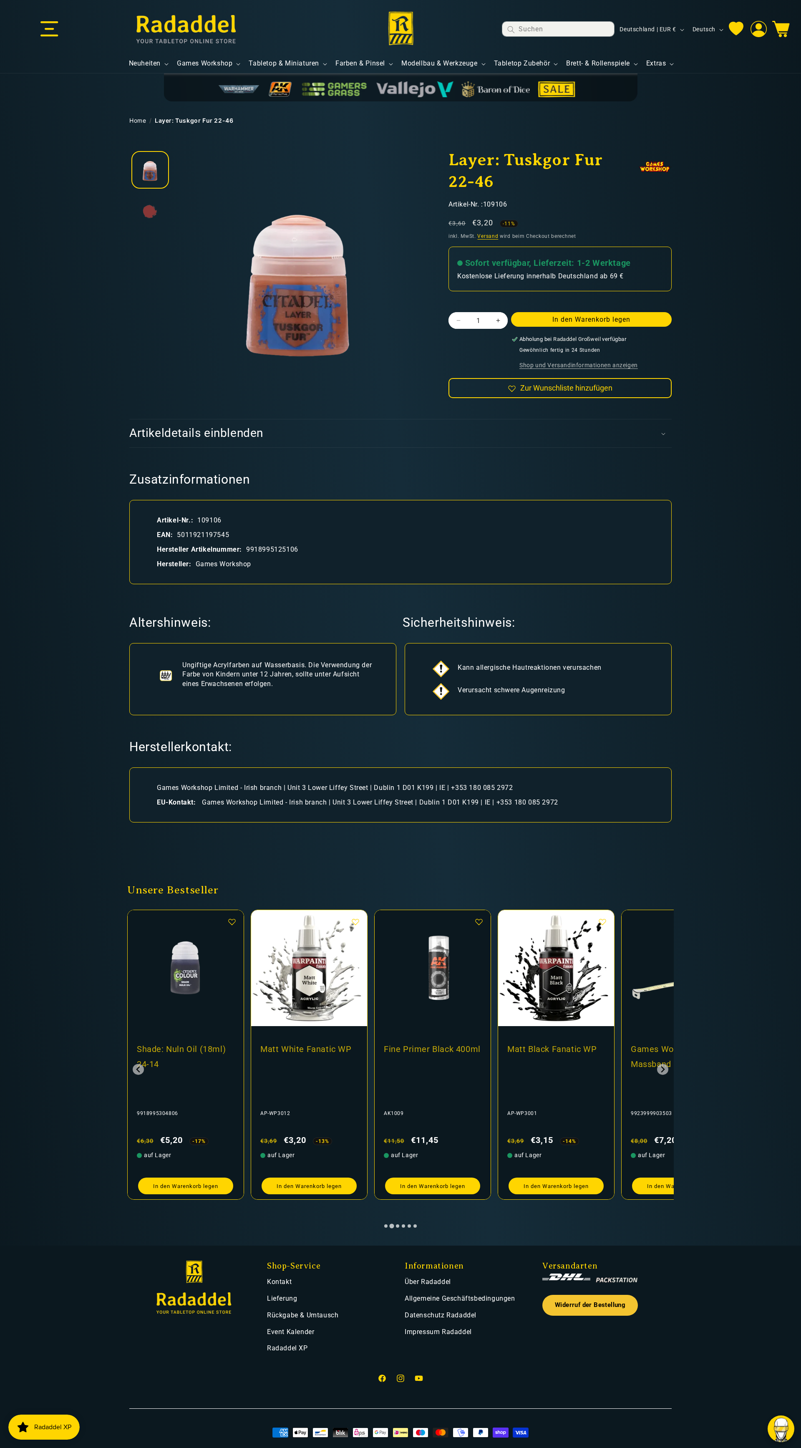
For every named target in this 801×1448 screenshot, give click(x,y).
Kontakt (279, 1282)
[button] (49, 29)
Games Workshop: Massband (543, 1056)
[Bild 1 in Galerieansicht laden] (150, 170)
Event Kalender (290, 1332)
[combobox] (558, 29)
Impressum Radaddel (438, 1332)
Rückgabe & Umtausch (302, 1315)
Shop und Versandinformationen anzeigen (578, 365)
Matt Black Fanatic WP (429, 1049)
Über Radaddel (428, 1282)
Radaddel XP (287, 1348)
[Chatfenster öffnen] (781, 1428)
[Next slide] (662, 1069)
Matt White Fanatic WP (182, 1049)
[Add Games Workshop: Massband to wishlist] (602, 921)
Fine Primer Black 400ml (308, 1049)
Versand (487, 236)
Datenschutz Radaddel (440, 1315)
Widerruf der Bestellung (590, 1305)
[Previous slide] (138, 1069)
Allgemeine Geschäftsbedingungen (460, 1298)
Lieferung (282, 1298)
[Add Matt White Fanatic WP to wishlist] (231, 921)
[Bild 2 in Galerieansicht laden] (150, 211)
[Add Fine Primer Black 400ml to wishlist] (355, 921)
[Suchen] (511, 29)
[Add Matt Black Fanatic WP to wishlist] (478, 921)
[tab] (386, 1226)
